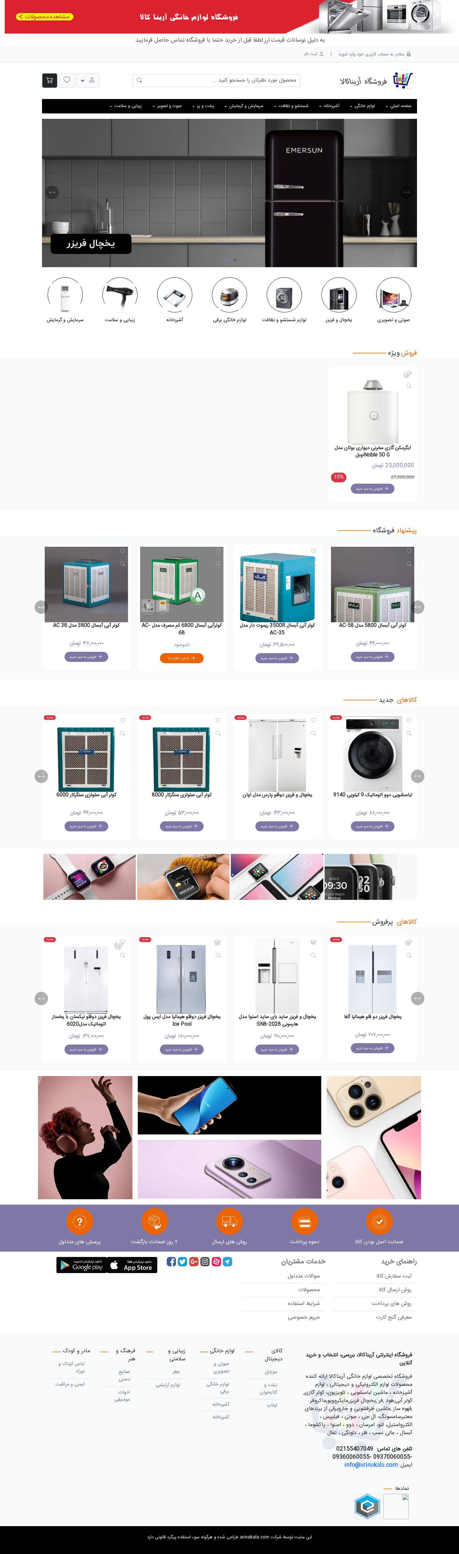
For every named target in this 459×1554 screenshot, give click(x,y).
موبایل (271, 1372)
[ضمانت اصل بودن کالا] (379, 1222)
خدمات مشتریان (303, 1262)
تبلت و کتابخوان (268, 1389)
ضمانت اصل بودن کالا (379, 1242)
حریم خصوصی (304, 1317)
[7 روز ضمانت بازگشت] (154, 1222)
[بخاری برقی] (229, 193)
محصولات (309, 1290)
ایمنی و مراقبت (70, 1384)
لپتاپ (272, 1405)
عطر (176, 1372)
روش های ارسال (229, 1242)
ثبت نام (311, 54)
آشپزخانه (220, 1405)
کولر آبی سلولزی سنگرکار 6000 (182, 795)
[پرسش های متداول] (80, 1222)
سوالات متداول (304, 1276)
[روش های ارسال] (229, 1222)
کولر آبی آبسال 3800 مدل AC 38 (182, 626)
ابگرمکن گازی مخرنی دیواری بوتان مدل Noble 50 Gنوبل (373, 451)
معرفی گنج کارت (394, 1317)
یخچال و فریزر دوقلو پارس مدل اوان (373, 795)
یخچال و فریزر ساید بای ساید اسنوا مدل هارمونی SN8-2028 (372, 1020)
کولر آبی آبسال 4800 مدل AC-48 (86, 626)
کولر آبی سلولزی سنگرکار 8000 (277, 795)
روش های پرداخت (392, 1303)
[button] (67, 80)
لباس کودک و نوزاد (71, 1367)
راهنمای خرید (399, 1262)
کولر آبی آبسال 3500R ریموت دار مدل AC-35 (372, 629)
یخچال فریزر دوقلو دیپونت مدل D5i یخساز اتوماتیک (86, 1020)
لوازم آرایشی (168, 1385)
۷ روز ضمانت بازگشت (154, 1242)
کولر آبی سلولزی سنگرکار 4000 (86, 795)
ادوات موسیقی (122, 1396)
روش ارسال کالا (395, 1290)
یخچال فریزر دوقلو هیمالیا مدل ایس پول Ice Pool (277, 1020)
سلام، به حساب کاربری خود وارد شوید (372, 54)
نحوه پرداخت (304, 1242)
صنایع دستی (124, 1375)
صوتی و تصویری (221, 1367)
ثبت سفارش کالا (394, 1276)
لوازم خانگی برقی (217, 1388)
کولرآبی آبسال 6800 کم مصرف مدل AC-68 (277, 629)
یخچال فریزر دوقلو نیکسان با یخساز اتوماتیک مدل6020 (182, 1020)
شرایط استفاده (304, 1303)
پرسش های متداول (79, 1242)
